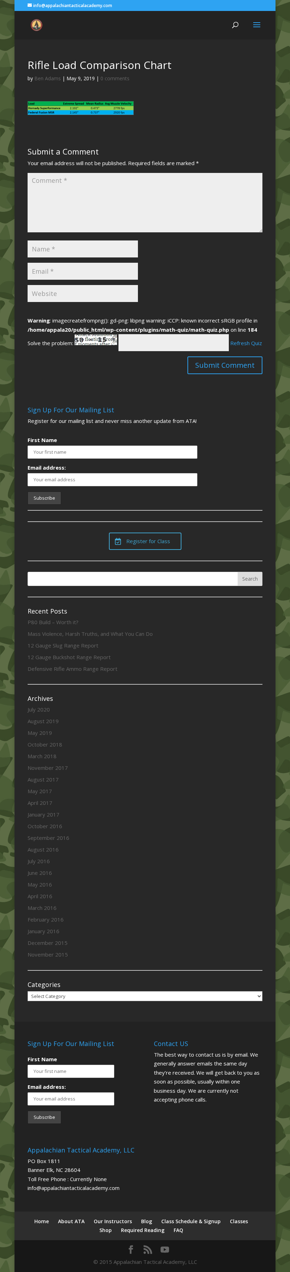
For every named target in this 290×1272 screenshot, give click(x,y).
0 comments (114, 78)
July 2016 (39, 861)
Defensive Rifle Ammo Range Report (72, 668)
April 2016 (40, 896)
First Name (42, 439)
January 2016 (43, 931)
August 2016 (43, 849)
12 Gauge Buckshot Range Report (69, 657)
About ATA (71, 1221)
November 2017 (48, 767)
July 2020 (39, 709)
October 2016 (45, 826)
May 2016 (40, 884)
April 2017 (40, 802)
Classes (239, 1221)
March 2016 (42, 907)
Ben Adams (47, 78)
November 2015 (48, 954)
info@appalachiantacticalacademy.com (74, 1187)
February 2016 (46, 919)
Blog (146, 1221)
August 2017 (43, 779)
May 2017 (40, 791)
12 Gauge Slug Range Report (63, 645)
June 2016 (40, 872)
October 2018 (45, 744)
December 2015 (48, 942)
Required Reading (142, 1230)
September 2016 (48, 837)
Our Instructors (113, 1221)
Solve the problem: (51, 343)
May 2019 (40, 732)
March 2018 (42, 756)
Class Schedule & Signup (191, 1221)
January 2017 (43, 814)
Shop (105, 1230)
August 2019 (43, 721)
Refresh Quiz (246, 343)
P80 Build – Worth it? (53, 622)
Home (41, 1221)
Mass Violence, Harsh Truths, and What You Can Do (90, 633)
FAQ (178, 1230)
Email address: (47, 467)
